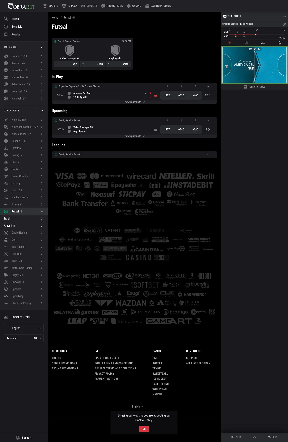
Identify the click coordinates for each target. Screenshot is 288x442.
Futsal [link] (67, 17)
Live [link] (155, 358)
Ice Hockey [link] (159, 378)
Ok (144, 428)
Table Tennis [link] (160, 384)
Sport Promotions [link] (64, 363)
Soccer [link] (157, 363)
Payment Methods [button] (107, 378)
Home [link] (55, 17)
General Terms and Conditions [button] (115, 368)
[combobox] (24, 328)
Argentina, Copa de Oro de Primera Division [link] (80, 86)
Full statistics (257, 86)
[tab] (229, 43)
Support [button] (192, 358)
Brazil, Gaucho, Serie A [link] (69, 120)
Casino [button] (56, 358)
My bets (273, 437)
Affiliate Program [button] (198, 363)
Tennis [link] (156, 368)
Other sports (11, 110)
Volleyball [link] (160, 389)
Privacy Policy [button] (104, 373)
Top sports (10, 47)
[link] (21, 6)
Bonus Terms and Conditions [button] (114, 363)
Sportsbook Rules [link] (107, 358)
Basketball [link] (160, 373)
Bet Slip (236, 437)
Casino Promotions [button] (65, 368)
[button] (134, 6)
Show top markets (132, 102)
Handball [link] (158, 394)
